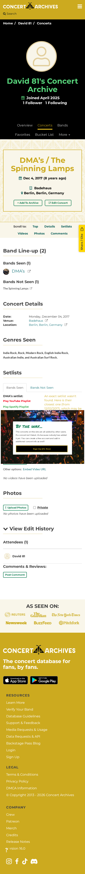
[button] (41, 426)
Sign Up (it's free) (42, 449)
